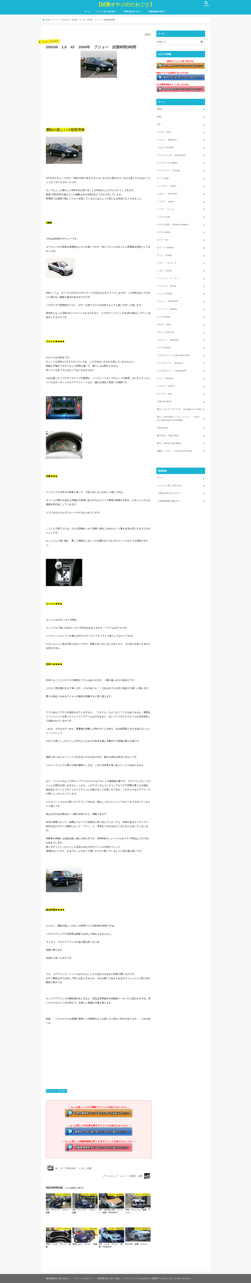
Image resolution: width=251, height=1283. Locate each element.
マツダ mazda (164, 347)
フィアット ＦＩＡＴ (168, 278)
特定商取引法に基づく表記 (108, 1278)
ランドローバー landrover (170, 363)
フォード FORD (164, 294)
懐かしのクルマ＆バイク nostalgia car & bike (179, 409)
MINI (159, 117)
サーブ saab (163, 178)
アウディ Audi (163, 132)
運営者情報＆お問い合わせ (57, 1278)
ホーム (87, 11)
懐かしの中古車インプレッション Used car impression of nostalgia (178, 418)
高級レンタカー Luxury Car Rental (174, 451)
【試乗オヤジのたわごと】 (125, 4)
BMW (159, 109)
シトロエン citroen (166, 186)
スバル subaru (164, 232)
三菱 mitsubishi (164, 401)
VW (158, 124)
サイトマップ (130, 1278)
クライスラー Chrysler (168, 170)
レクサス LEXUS (166, 386)
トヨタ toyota (164, 270)
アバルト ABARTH (167, 140)
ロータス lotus (164, 394)
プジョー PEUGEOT (57, 1091)
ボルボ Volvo (164, 324)
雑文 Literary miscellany (169, 443)
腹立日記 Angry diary (168, 435)
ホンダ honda (163, 317)
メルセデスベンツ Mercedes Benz (173, 355)
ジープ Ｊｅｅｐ (165, 209)
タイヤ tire (162, 240)
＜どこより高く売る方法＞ (106, 11)
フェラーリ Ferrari (166, 286)
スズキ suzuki (163, 217)
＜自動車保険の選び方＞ (156, 11)
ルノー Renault (165, 378)
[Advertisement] (99, 101)
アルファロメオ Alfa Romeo (171, 155)
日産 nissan (162, 428)
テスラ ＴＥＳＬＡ (166, 263)
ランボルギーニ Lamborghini (171, 370)
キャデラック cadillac (167, 163)
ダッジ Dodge (164, 255)
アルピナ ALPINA (165, 147)
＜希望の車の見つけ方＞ (131, 11)
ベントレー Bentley (167, 309)
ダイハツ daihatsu (165, 247)
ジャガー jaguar (165, 201)
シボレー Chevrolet (167, 193)
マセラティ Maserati (167, 340)
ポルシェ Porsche (165, 332)
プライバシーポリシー (82, 1278)
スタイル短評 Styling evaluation (173, 224)
